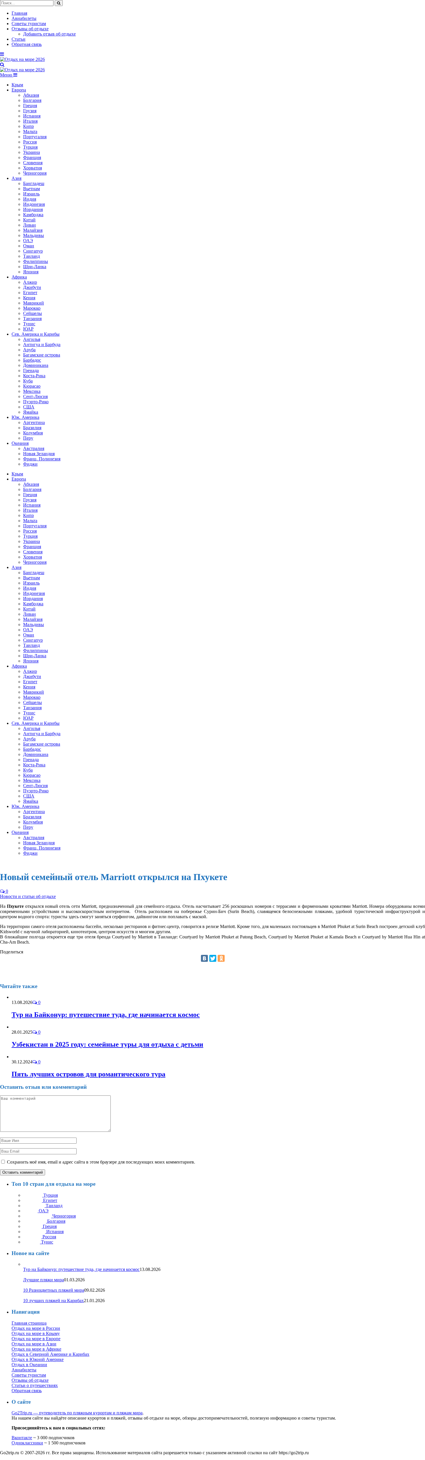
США (28, 406)
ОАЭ (28, 240)
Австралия (33, 448)
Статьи (18, 39)
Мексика (31, 391)
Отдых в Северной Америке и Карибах (50, 1354)
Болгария (32, 100)
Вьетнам (31, 188)
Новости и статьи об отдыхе (28, 896)
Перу (28, 438)
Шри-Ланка (34, 266)
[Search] (2, 64)
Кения (29, 297)
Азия (16, 178)
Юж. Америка (25, 417)
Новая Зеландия (39, 453)
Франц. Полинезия (41, 458)
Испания (31, 115)
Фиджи (30, 464)
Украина (31, 152)
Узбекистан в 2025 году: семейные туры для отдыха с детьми (107, 1044)
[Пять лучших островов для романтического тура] (21, 1056)
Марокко (31, 308)
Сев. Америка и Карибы (36, 334)
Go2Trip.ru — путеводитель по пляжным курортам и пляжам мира (77, 1412)
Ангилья (31, 339)
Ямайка (30, 412)
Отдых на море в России (36, 1328)
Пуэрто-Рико (36, 401)
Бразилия (32, 427)
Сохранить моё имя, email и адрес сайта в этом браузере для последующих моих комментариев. (101, 1162)
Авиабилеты (24, 18)
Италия (30, 121)
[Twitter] (212, 958)
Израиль (31, 193)
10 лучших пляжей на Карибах (53, 1300)
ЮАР (28, 328)
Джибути (32, 287)
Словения (32, 162)
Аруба (29, 349)
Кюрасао (31, 386)
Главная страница (29, 1323)
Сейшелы (32, 313)
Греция (30, 105)
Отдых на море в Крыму (36, 1333)
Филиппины (35, 261)
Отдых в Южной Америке (38, 1359)
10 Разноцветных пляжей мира (53, 1290)
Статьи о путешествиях (35, 1385)
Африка (19, 277)
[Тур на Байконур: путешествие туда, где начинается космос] (27, 997)
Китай (29, 219)
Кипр (28, 126)
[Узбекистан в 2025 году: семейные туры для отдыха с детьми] (25, 1026)
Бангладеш (33, 183)
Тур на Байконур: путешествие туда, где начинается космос (106, 1014)
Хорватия (32, 167)
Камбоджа (33, 214)
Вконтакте (22, 1437)
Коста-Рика (34, 375)
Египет (30, 292)
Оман (28, 245)
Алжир (30, 282)
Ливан (29, 225)
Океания (20, 443)
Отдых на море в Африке (36, 1349)
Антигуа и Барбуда (41, 344)
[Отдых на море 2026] (22, 59)
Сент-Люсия (35, 396)
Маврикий (33, 302)
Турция (30, 147)
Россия (30, 141)
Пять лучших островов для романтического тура (88, 1074)
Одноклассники (27, 1442)
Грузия (29, 110)
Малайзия (32, 230)
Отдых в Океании (29, 1364)
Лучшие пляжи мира (43, 1279)
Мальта (30, 131)
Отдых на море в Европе (36, 1338)
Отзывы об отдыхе (30, 28)
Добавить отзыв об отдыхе (49, 33)
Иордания (33, 209)
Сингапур (33, 251)
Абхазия (31, 95)
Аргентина (34, 422)
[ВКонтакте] (204, 958)
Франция (32, 157)
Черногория (35, 173)
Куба (28, 380)
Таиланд (31, 256)
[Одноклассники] (221, 958)
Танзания (32, 318)
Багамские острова (41, 354)
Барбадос (32, 360)
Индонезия (34, 204)
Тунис (29, 323)
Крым (17, 84)
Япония (30, 271)
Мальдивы (33, 235)
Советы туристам (29, 23)
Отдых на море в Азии (34, 1343)
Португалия (35, 136)
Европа (19, 89)
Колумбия (33, 432)
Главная (19, 13)
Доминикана (35, 365)
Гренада (31, 370)
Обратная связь (27, 44)
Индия (29, 199)
